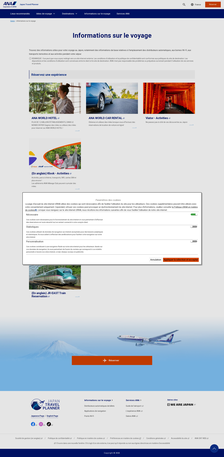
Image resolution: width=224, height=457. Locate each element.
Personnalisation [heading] (34, 241)
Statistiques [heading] (32, 226)
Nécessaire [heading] (32, 214)
